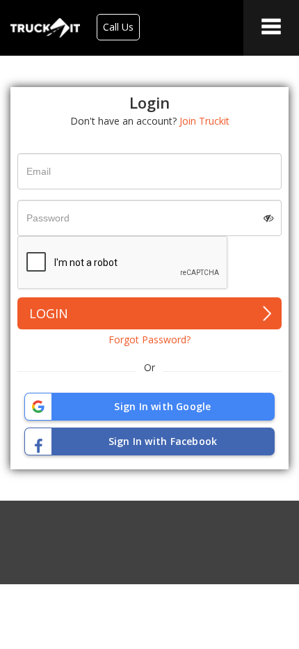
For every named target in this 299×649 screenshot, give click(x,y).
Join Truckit (204, 120)
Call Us (118, 26)
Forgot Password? (149, 339)
